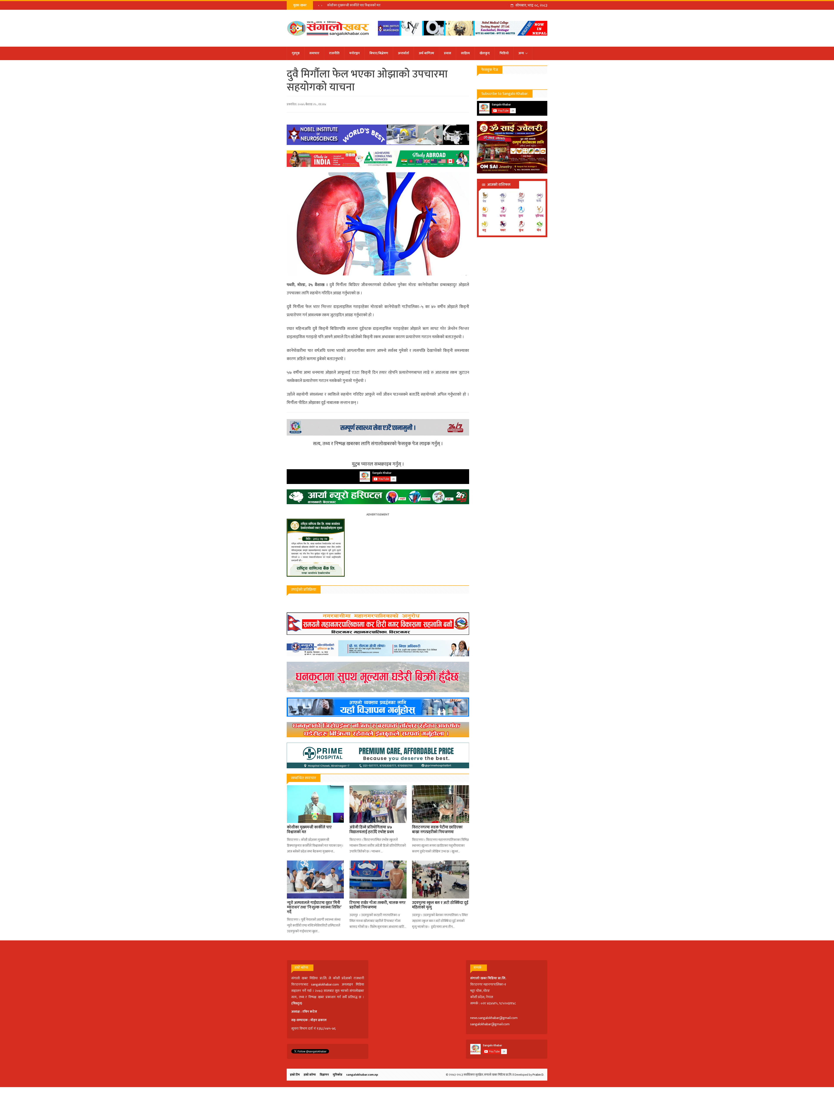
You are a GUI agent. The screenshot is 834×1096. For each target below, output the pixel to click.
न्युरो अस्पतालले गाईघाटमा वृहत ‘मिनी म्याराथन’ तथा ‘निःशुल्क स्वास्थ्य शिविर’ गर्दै (314, 907)
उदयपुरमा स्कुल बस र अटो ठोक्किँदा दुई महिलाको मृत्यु (440, 905)
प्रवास (447, 53)
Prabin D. (538, 1074)
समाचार (314, 53)
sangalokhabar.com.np (362, 1074)
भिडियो (504, 53)
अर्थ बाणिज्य (426, 53)
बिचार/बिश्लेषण (378, 53)
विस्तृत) (297, 1003)
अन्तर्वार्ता (403, 53)
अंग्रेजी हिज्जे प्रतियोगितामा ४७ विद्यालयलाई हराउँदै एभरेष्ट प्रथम (371, 829)
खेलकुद (485, 53)
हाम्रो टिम (295, 1074)
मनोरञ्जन (354, 53)
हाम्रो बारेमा (310, 1074)
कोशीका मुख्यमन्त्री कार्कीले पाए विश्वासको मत (309, 829)
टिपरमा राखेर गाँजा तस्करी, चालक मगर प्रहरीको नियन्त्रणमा (377, 905)
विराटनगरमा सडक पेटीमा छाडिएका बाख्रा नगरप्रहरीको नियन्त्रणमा (365, 5)
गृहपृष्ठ (296, 53)
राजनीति (334, 53)
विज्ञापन (324, 1074)
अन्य (521, 53)
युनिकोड (337, 1074)
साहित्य (465, 53)
